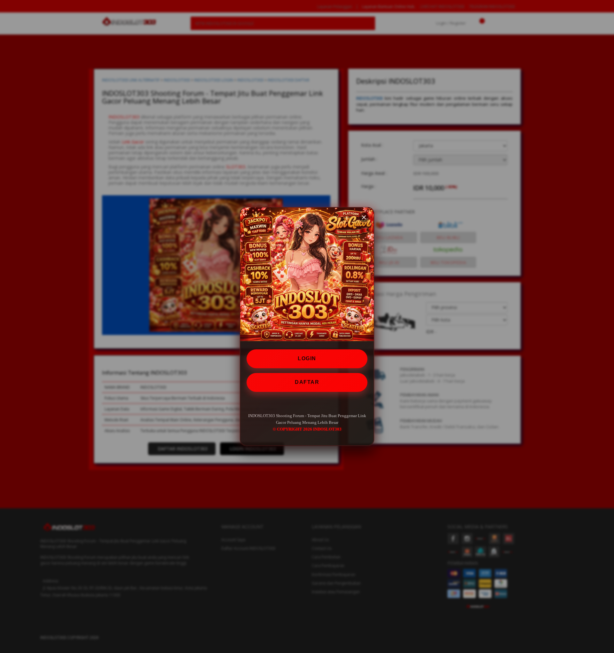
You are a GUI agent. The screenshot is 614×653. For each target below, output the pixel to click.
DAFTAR (307, 382)
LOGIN (307, 358)
